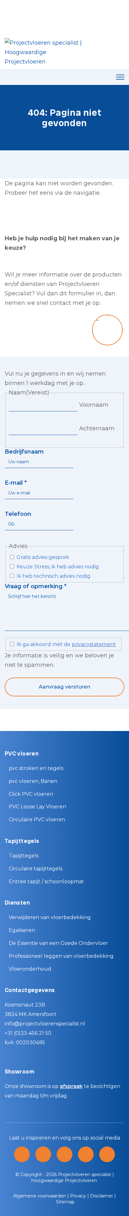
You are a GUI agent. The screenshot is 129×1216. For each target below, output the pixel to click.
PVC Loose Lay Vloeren (37, 807)
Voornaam (94, 404)
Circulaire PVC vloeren (37, 820)
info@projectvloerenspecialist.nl (45, 1024)
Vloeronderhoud (30, 969)
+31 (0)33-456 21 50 (28, 1033)
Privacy (78, 1196)
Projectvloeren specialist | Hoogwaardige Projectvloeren (72, 1177)
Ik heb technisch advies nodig (53, 576)
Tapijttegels (24, 856)
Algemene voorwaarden (39, 1196)
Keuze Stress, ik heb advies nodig (58, 567)
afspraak (71, 1086)
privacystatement (94, 644)
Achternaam (97, 428)
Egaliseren (22, 930)
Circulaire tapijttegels (35, 869)
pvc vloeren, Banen (33, 781)
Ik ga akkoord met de (66, 644)
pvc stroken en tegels (36, 768)
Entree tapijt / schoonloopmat (46, 881)
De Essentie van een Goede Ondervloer (58, 943)
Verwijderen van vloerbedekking (50, 917)
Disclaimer (101, 1196)
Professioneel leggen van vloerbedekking (61, 956)
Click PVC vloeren (31, 794)
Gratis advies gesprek (43, 557)
